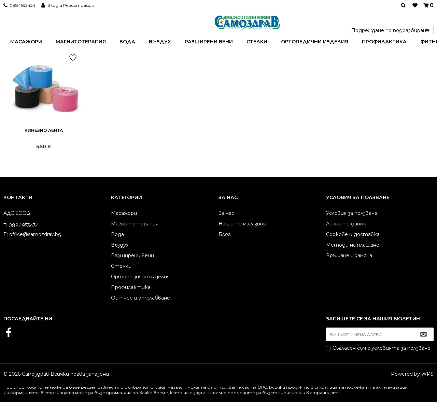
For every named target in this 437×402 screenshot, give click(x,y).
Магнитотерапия (81, 42)
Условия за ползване (352, 213)
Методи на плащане (352, 245)
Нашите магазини (242, 224)
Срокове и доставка (353, 234)
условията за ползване (401, 348)
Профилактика (384, 42)
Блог (224, 234)
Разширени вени (209, 42)
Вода (127, 42)
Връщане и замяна (349, 255)
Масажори (26, 42)
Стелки (256, 42)
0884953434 (23, 5)
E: (5, 234)
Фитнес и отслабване (140, 298)
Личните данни (346, 224)
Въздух (160, 42)
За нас (226, 213)
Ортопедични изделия (314, 42)
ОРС (262, 387)
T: (5, 225)
